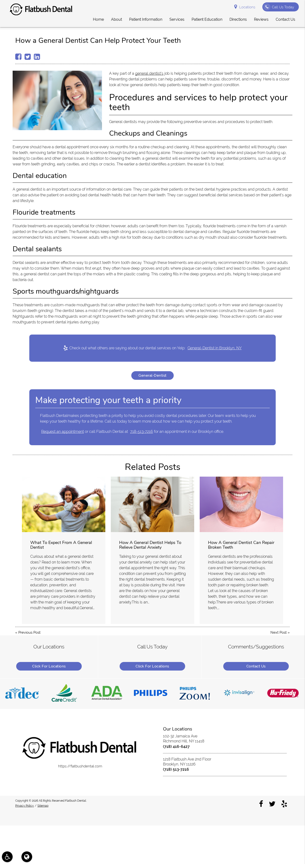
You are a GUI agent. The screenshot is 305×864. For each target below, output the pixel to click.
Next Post (278, 632)
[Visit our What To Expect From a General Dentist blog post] (63, 504)
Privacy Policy (24, 805)
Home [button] (98, 19)
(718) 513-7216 (176, 769)
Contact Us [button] (285, 19)
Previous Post (29, 632)
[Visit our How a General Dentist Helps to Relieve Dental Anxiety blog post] (152, 504)
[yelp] (284, 804)
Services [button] (176, 19)
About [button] (116, 19)
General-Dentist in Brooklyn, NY (215, 348)
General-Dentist (152, 375)
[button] (7, 856)
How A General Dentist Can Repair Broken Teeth (241, 545)
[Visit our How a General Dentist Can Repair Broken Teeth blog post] (241, 504)
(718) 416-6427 (176, 746)
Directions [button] (238, 19)
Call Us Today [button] (283, 7)
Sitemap (42, 805)
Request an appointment (62, 431)
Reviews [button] (261, 19)
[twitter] (272, 804)
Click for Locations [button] (49, 666)
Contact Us (256, 666)
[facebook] (261, 804)
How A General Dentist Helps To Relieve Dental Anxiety (150, 545)
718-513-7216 (141, 431)
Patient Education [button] (207, 19)
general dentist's (149, 73)
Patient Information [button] (145, 19)
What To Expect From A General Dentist (61, 545)
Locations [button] (247, 7)
